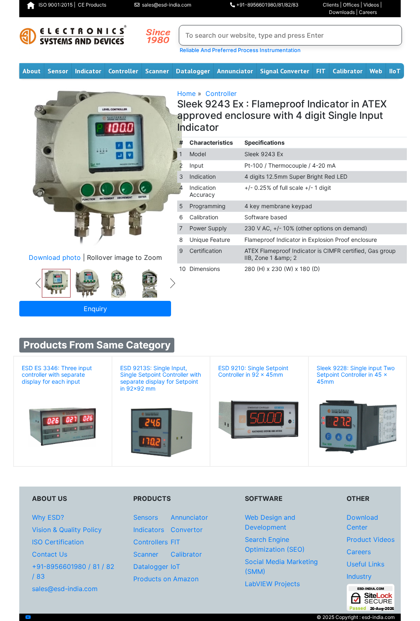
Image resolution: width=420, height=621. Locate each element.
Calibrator (348, 71)
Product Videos (371, 539)
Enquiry (95, 309)
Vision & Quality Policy (67, 529)
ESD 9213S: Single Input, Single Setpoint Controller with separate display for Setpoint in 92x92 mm (160, 378)
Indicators (148, 529)
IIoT (395, 71)
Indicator (88, 71)
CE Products (92, 5)
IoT (175, 566)
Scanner (157, 71)
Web (376, 71)
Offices (351, 5)
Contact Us (49, 554)
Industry (359, 576)
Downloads (342, 12)
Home (186, 93)
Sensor (58, 71)
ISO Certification (58, 542)
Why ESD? (48, 517)
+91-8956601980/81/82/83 (267, 5)
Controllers (150, 542)
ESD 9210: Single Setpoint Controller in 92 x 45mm (253, 371)
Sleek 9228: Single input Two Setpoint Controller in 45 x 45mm (356, 374)
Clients (331, 5)
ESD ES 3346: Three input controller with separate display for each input (57, 374)
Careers (368, 12)
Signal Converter (284, 71)
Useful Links (365, 564)
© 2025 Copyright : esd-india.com (356, 617)
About (32, 71)
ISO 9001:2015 (56, 5)
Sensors (145, 517)
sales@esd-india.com (165, 5)
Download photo (55, 257)
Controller (123, 71)
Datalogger (193, 71)
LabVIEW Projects (272, 584)
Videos (371, 5)
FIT (321, 71)
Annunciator (235, 71)
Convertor (187, 529)
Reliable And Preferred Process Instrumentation (239, 50)
